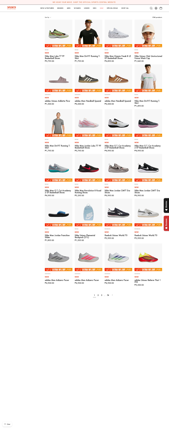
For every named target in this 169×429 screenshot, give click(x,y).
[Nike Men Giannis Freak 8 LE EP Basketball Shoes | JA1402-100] (118, 33)
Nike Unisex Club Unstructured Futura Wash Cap (148, 57)
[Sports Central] (12, 8)
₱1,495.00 (139, 106)
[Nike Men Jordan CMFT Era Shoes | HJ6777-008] (118, 168)
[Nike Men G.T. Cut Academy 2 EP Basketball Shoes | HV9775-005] (148, 123)
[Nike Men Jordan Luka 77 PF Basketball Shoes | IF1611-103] (88, 123)
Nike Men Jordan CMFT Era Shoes (117, 192)
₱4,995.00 (109, 151)
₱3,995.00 (109, 238)
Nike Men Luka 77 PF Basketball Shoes (54, 57)
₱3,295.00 (79, 195)
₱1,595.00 (79, 240)
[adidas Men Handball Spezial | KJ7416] (118, 78)
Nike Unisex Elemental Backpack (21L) (85, 236)
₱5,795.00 (49, 61)
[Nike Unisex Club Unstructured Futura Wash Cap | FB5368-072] (148, 33)
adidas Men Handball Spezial (88, 101)
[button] (47, 8)
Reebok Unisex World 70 (116, 235)
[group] (84, 2)
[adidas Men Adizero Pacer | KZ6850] (88, 257)
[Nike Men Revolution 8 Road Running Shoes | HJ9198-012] (88, 168)
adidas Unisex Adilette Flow (57, 101)
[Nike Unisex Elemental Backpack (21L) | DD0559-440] (88, 212)
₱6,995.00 (109, 195)
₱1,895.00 (49, 240)
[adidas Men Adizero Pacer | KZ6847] (58, 257)
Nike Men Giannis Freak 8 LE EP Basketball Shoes (118, 57)
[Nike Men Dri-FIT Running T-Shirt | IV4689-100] (148, 78)
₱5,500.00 (139, 285)
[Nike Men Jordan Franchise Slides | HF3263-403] (58, 212)
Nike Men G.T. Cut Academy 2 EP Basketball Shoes (118, 147)
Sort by (47, 17)
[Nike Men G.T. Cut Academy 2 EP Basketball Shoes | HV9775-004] (58, 168)
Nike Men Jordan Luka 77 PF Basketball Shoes (88, 147)
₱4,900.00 (49, 283)
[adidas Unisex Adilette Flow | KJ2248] (58, 78)
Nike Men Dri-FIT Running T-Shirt (87, 57)
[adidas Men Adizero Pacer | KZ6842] (118, 257)
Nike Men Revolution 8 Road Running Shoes (88, 192)
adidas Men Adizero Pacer (57, 280)
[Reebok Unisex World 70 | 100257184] (148, 212)
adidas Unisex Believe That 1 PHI (148, 281)
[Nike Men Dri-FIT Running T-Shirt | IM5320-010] (88, 33)
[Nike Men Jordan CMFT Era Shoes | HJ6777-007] (148, 168)
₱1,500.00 (49, 104)
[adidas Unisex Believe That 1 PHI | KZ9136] (148, 257)
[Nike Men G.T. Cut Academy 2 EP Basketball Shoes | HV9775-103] (118, 123)
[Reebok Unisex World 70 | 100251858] (118, 212)
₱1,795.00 (79, 61)
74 (108, 295)
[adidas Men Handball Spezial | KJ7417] (88, 78)
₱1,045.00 (139, 61)
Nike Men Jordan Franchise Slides (57, 236)
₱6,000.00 (79, 104)
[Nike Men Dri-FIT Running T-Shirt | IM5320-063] (58, 123)
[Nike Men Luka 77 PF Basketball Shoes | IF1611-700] (58, 33)
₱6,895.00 (109, 61)
